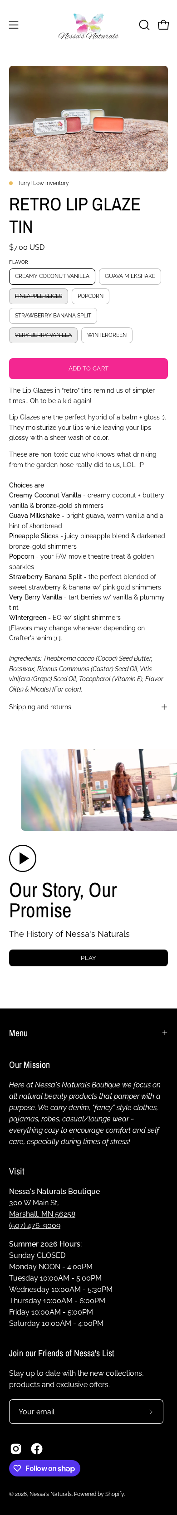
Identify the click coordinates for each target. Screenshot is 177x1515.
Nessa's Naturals (51, 1494)
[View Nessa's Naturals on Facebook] (37, 1449)
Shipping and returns (40, 707)
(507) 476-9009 (34, 1225)
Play (88, 958)
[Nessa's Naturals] (88, 25)
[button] (143, 25)
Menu (18, 1033)
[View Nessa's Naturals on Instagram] (16, 1449)
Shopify (114, 1494)
